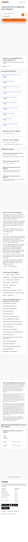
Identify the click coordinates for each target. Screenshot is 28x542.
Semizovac (5, 284)
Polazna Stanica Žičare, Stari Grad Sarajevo (12, 321)
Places (16, 492)
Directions (17, 501)
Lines (16, 490)
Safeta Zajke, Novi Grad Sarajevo (10, 329)
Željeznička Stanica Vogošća (17, 277)
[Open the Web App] (5, 508)
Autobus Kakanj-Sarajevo (8, 292)
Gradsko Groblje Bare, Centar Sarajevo (11, 318)
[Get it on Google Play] (5, 505)
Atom (4, 279)
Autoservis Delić (6, 282)
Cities (16, 499)
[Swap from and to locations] (22, 14)
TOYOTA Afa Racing (19, 292)
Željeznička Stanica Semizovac (10, 290)
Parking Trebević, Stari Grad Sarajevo (11, 316)
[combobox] (14, 14)
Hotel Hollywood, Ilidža (18, 331)
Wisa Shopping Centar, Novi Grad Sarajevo (12, 346)
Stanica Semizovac (7, 287)
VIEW (13, 133)
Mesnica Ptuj (17, 279)
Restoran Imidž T (15, 282)
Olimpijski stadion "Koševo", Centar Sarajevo (12, 324)
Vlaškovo (5, 295)
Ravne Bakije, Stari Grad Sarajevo (10, 351)
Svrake (19, 290)
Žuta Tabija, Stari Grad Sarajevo (10, 308)
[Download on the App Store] (14, 505)
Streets (16, 494)
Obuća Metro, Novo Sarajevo (9, 343)
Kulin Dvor (17, 274)
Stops (16, 496)
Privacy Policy (10, 511)
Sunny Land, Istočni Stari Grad (9, 341)
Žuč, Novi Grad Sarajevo (8, 348)
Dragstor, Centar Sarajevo (8, 334)
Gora (4, 274)
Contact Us (16, 511)
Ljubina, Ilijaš (10, 295)
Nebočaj (12, 274)
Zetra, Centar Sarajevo (8, 311)
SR (6, 500)
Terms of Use (4, 511)
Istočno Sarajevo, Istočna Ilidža (10, 303)
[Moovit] (5, 2)
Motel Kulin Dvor (6, 277)
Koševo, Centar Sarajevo (8, 313)
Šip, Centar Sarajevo (7, 331)
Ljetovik (7, 274)
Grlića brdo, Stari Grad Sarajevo (9, 305)
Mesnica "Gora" (12, 284)
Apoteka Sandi (9, 279)
